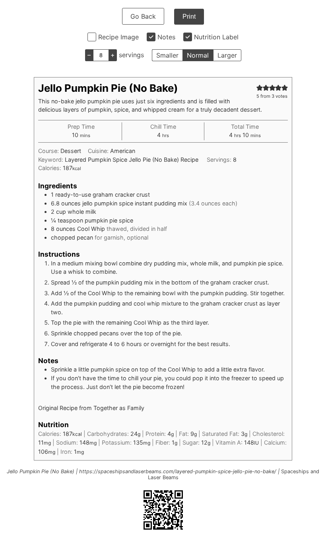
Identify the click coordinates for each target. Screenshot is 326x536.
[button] (259, 87)
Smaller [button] (167, 55)
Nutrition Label (216, 37)
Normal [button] (198, 55)
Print (189, 16)
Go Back (143, 16)
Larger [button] (227, 55)
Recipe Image (118, 37)
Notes (166, 37)
